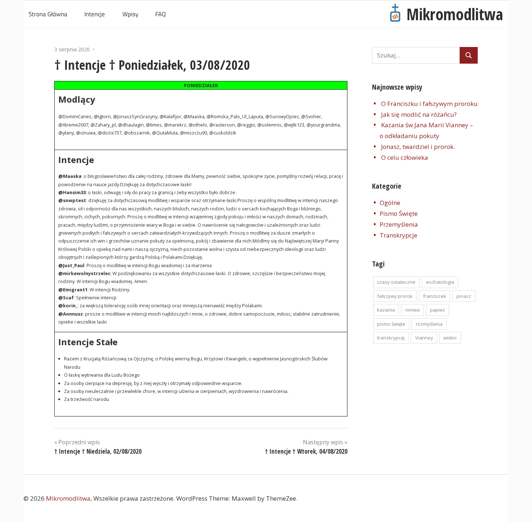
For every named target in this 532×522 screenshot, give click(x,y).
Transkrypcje (398, 235)
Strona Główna (48, 14)
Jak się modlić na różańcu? (419, 114)
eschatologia (440, 282)
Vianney (424, 337)
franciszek (434, 296)
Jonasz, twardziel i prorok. (418, 146)
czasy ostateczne (396, 282)
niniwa (412, 310)
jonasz (463, 296)
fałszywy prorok (395, 296)
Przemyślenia (399, 224)
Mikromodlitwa (454, 14)
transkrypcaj (391, 337)
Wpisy (130, 14)
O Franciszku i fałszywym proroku (429, 103)
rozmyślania (429, 324)
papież (437, 310)
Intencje (94, 14)
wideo (450, 337)
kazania (386, 310)
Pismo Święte (399, 213)
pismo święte (391, 324)
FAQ (160, 14)
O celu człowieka (404, 157)
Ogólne (390, 202)
